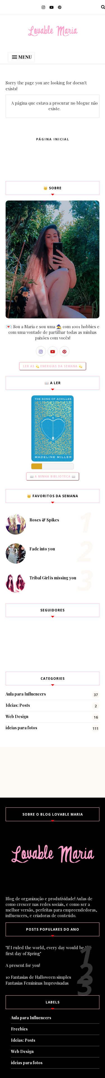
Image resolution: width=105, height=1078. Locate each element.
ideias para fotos (21, 727)
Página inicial (52, 139)
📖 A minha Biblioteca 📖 (52, 476)
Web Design (17, 716)
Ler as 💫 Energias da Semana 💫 (52, 366)
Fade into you (42, 549)
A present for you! (23, 965)
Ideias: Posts (18, 705)
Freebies (19, 1029)
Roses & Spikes (44, 520)
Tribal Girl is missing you (52, 577)
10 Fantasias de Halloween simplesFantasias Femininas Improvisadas (38, 980)
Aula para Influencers (26, 694)
